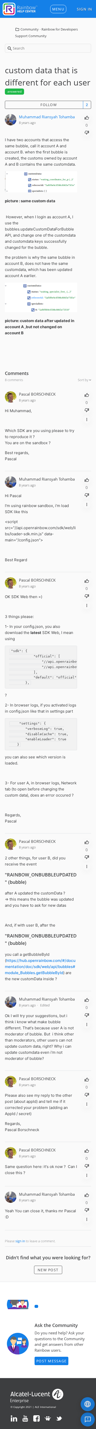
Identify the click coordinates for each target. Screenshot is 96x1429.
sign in (20, 1241)
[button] (58, 9)
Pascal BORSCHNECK (37, 394)
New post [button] (48, 1269)
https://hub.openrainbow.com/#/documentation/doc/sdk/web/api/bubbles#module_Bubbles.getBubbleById (40, 966)
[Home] (20, 8)
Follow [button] (48, 104)
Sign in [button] (84, 9)
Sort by (83, 380)
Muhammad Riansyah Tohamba (47, 116)
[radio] (87, 117)
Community (29, 29)
